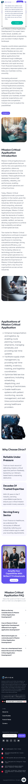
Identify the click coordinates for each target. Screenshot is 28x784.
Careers (4, 723)
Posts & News (6, 719)
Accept (17, 22)
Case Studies (6, 716)
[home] (7, 2)
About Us (5, 712)
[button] (25, 2)
